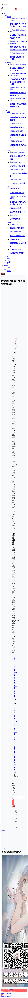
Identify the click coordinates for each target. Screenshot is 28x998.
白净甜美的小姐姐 (17, 193)
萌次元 (11, 989)
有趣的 (5, 265)
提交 (14, 806)
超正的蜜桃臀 (15, 219)
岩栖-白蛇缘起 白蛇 (17, 236)
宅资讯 (5, 256)
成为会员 (6, 4)
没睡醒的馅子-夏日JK (18, 127)
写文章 (3, 274)
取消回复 (13, 802)
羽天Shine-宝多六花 (17, 183)
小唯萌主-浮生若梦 (17, 228)
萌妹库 (5, 110)
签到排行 (4, 848)
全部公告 (4, 830)
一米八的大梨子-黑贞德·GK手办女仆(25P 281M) (18, 81)
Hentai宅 (6, 15)
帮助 (5, 269)
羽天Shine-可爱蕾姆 (17, 166)
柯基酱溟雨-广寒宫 (17, 253)
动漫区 (16, 339)
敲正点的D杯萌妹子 (17, 212)
